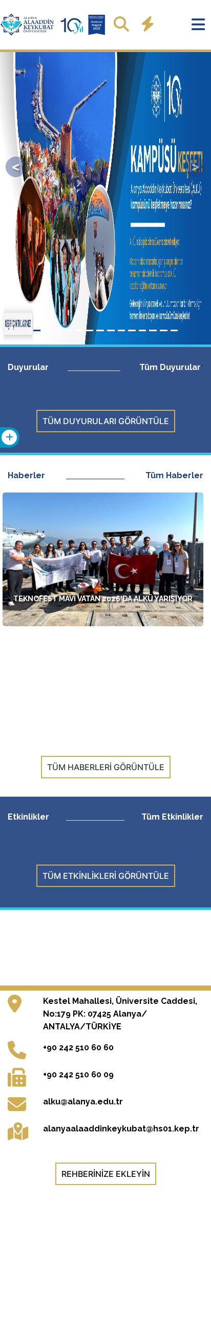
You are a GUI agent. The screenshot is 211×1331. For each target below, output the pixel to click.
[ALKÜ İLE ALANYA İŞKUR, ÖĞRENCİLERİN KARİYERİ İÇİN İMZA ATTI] (103, 710)
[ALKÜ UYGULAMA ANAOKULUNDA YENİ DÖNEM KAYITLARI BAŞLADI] (103, 665)
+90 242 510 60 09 (78, 1074)
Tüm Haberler (174, 475)
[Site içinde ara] (121, 24)
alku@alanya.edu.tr (83, 1101)
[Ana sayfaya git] (54, 25)
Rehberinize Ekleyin (105, 1174)
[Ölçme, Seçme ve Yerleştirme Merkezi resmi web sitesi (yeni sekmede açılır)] (107, 941)
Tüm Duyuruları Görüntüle (106, 421)
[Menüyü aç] (198, 24)
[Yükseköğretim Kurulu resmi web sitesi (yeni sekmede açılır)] (45, 941)
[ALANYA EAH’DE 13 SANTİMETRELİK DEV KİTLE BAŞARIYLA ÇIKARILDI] (103, 687)
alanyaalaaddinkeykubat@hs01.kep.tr (121, 1128)
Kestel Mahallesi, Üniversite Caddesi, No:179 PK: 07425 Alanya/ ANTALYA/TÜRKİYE (120, 1013)
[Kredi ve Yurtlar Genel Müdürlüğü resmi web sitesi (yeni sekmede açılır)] (166, 941)
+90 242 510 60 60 (78, 1047)
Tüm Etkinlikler (172, 817)
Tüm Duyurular (170, 367)
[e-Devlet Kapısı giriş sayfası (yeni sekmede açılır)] (166, 954)
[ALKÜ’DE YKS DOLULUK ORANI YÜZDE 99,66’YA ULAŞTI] (103, 642)
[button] (16, 167)
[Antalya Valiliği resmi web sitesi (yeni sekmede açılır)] (45, 954)
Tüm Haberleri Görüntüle (105, 767)
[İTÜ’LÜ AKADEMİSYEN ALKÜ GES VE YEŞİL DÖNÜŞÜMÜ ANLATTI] (103, 732)
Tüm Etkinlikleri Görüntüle (106, 876)
